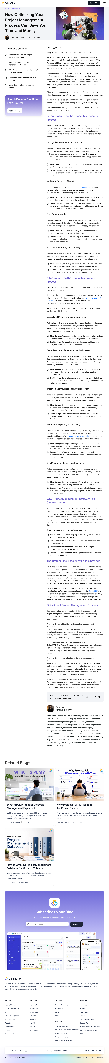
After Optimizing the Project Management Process (20, 63)
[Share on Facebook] (91, 697)
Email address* (47, 924)
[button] (104, 3)
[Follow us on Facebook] (93, 1050)
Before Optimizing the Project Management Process (20, 56)
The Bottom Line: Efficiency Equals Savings (23, 78)
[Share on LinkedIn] (95, 697)
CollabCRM (93, 591)
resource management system (79, 187)
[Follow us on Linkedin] (86, 1050)
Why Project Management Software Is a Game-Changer (24, 71)
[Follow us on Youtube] (100, 1050)
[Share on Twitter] (87, 697)
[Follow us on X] (96, 1050)
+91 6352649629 (60, 1051)
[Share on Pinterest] (99, 697)
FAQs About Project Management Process (22, 86)
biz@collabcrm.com (20, 1051)
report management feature (79, 436)
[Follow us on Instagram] (89, 1050)
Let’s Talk (13, 111)
